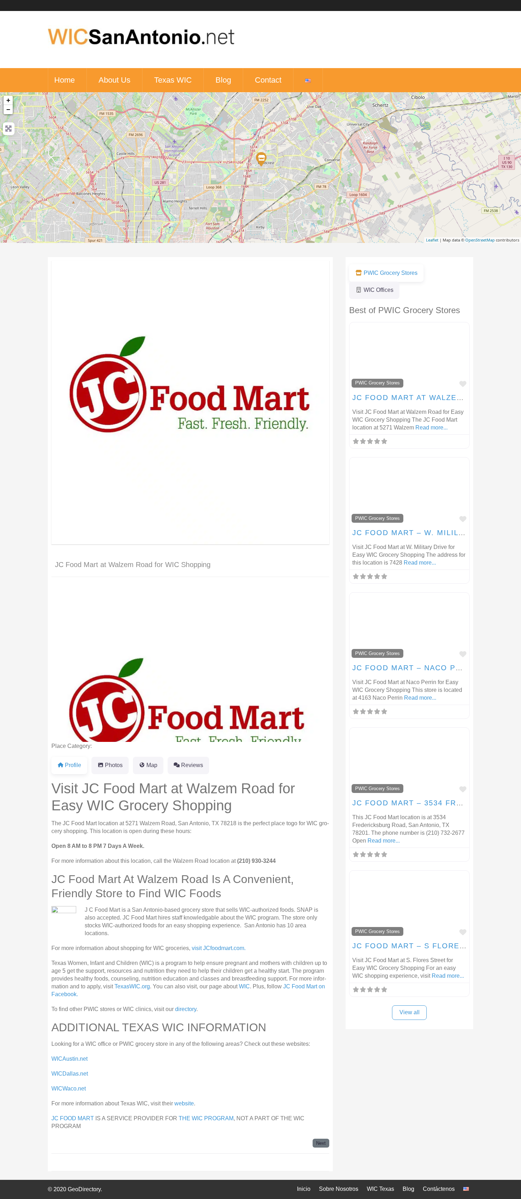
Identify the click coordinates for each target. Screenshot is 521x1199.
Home (64, 80)
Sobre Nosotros (338, 1189)
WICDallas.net (69, 1074)
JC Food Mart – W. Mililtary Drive (429, 533)
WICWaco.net (68, 1089)
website (184, 1103)
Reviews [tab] (192, 765)
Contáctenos (439, 1189)
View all (409, 1012)
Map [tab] (151, 765)
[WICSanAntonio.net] (141, 50)
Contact (268, 80)
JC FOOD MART (72, 1118)
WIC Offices (378, 290)
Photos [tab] (114, 765)
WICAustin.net (69, 1059)
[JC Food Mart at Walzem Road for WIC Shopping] (261, 159)
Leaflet (432, 240)
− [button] (8, 109)
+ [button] (8, 100)
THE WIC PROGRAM (206, 1118)
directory (185, 1009)
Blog (223, 80)
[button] (72, 663)
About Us (114, 80)
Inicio (303, 1189)
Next (321, 1143)
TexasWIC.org (132, 986)
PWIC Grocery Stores (119, 746)
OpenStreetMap (480, 240)
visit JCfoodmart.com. (218, 948)
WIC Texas (380, 1189)
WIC (244, 986)
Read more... (431, 427)
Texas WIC (173, 80)
